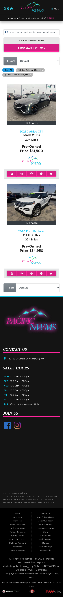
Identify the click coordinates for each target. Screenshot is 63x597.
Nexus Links (45, 550)
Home (17, 513)
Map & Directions (45, 517)
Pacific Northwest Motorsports (36, 560)
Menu (56, 8)
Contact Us (45, 535)
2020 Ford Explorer (31, 231)
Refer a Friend (45, 524)
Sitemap (45, 542)
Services (17, 520)
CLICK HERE (51, 18)
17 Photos (31, 123)
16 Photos (31, 223)
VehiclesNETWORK (45, 566)
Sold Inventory (45, 539)
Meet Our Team (45, 520)
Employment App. (45, 528)
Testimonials (17, 546)
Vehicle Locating (17, 531)
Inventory (17, 517)
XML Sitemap (45, 546)
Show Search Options (31, 47)
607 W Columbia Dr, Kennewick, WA (26, 358)
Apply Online (17, 535)
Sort (12, 61)
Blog (45, 531)
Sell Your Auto (18, 528)
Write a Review (17, 550)
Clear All (8, 70)
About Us (45, 513)
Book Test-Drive (18, 524)
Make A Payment (17, 542)
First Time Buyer (17, 539)
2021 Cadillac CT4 (31, 132)
